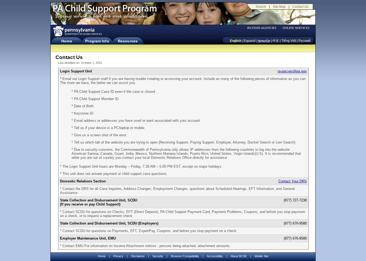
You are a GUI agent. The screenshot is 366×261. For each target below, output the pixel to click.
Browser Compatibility (185, 256)
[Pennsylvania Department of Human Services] (77, 31)
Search (261, 7)
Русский (304, 41)
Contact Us (300, 7)
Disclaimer (138, 256)
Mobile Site (261, 256)
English (235, 41)
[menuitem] (263, 28)
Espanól (250, 41)
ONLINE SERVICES (296, 28)
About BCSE (239, 256)
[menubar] (263, 28)
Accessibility (215, 256)
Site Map (279, 7)
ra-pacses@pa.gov (292, 71)
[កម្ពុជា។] (264, 41)
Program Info (97, 41)
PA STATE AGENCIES (261, 28)
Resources (128, 41)
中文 (275, 41)
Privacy (118, 256)
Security (157, 256)
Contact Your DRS (292, 181)
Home (66, 41)
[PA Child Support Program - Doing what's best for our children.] (105, 11)
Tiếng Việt (288, 41)
